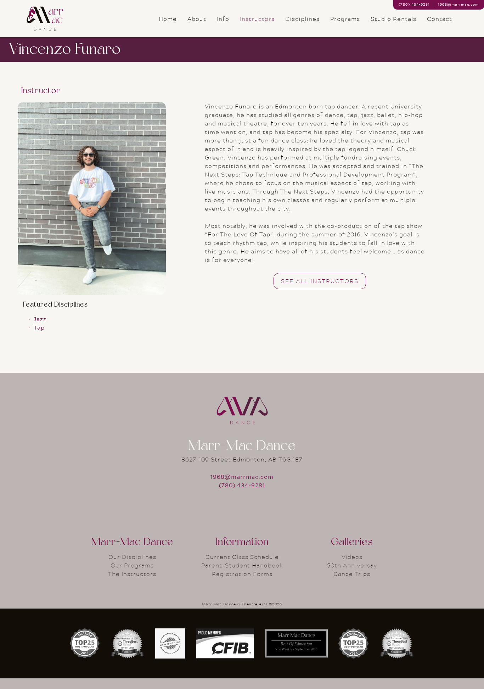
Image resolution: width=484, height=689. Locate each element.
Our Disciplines (132, 556)
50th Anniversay (352, 565)
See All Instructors (320, 280)
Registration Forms (242, 573)
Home (168, 19)
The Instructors (132, 573)
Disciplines (302, 19)
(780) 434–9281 (414, 4)
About (196, 19)
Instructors (257, 19)
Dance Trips (351, 573)
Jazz (40, 318)
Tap (39, 327)
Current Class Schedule (242, 556)
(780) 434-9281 (242, 485)
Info (223, 19)
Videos (352, 556)
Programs (345, 19)
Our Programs (132, 565)
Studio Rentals (393, 19)
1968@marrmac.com (458, 4)
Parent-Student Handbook (242, 565)
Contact (439, 19)
